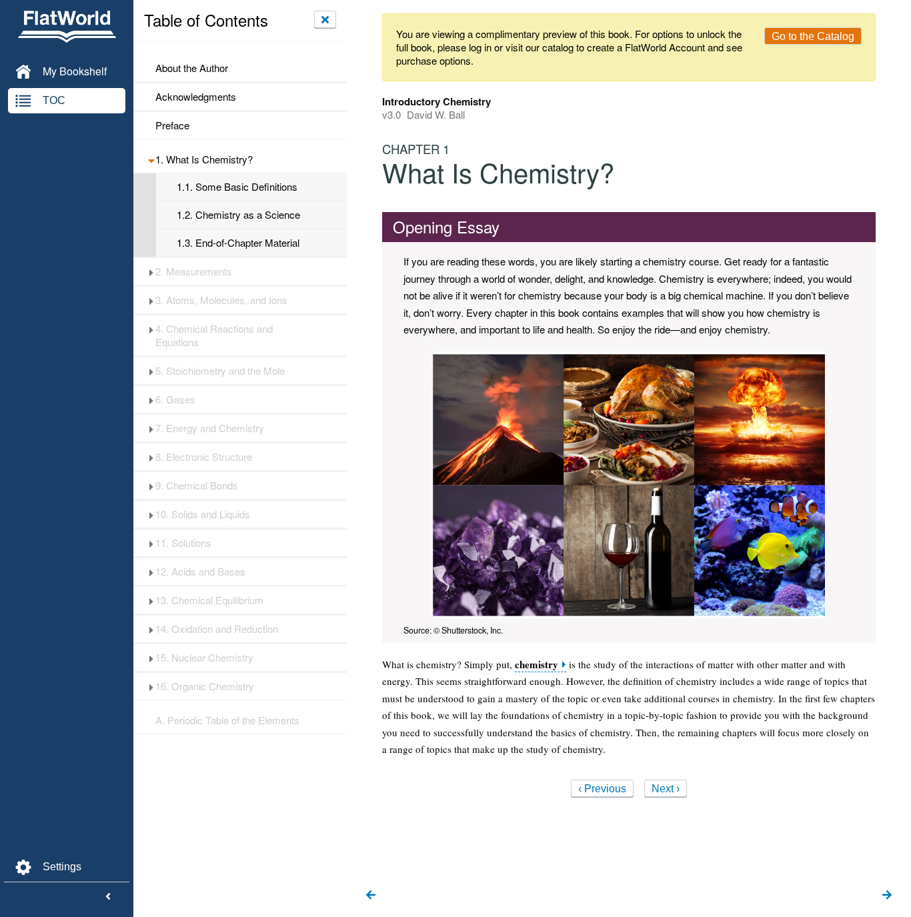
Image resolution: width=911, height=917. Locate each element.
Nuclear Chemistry (204, 657)
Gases (175, 399)
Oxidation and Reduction (216, 629)
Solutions (183, 543)
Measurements (193, 271)
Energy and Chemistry (209, 428)
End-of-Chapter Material (238, 242)
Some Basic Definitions (237, 186)
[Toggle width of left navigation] (108, 897)
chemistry (536, 664)
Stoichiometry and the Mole (220, 370)
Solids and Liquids (202, 514)
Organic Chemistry (204, 686)
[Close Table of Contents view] (325, 19)
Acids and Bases (200, 571)
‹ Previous (602, 788)
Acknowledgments (195, 96)
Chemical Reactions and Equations (214, 335)
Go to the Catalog (813, 36)
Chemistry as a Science (238, 214)
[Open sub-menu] (151, 159)
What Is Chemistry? (204, 159)
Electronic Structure (203, 457)
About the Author (191, 68)
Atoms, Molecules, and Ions (221, 300)
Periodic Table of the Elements (227, 720)
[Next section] (887, 895)
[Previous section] (370, 895)
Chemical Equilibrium (209, 600)
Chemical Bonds (196, 485)
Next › (666, 788)
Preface (172, 125)
